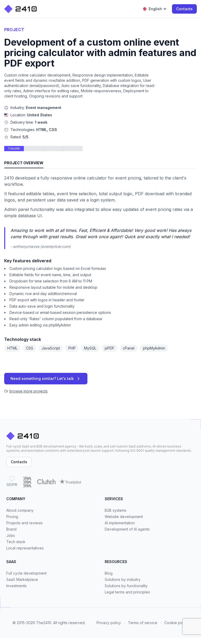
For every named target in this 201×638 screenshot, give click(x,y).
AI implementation (120, 523)
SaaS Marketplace (22, 579)
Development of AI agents (127, 529)
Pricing (12, 516)
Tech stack (15, 541)
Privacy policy (109, 622)
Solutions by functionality (126, 586)
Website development (124, 516)
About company (20, 510)
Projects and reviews (24, 523)
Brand (11, 529)
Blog (109, 573)
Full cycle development (26, 573)
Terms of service (142, 622)
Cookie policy (176, 622)
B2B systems (115, 510)
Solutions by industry (123, 579)
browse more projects (28, 391)
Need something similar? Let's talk (42, 378)
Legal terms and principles (127, 592)
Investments (16, 586)
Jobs (10, 535)
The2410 (43, 622)
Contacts (184, 9)
